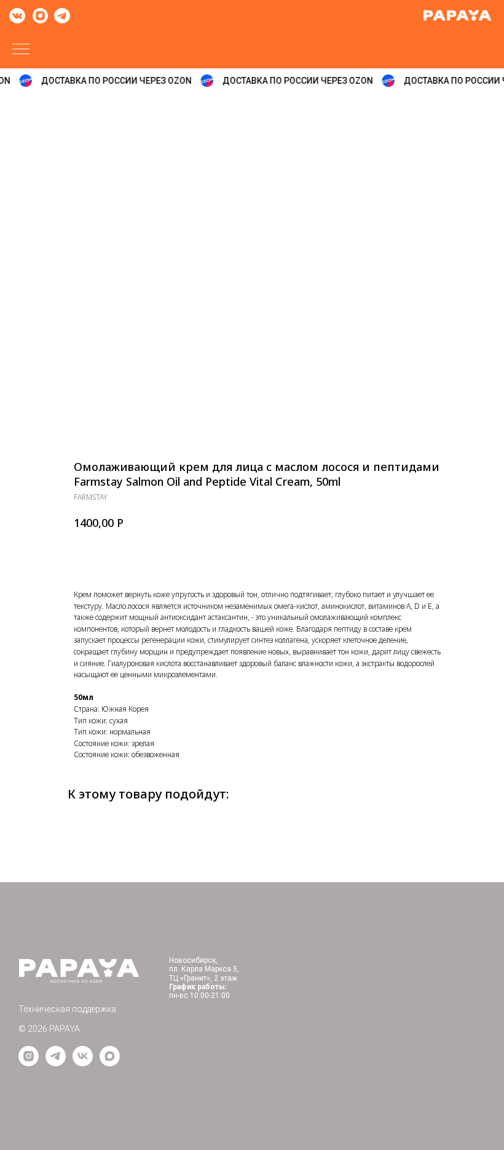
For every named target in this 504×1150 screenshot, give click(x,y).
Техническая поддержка (67, 1009)
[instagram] (28, 1063)
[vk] (83, 1063)
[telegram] (55, 1063)
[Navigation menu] (21, 50)
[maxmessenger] (110, 1063)
